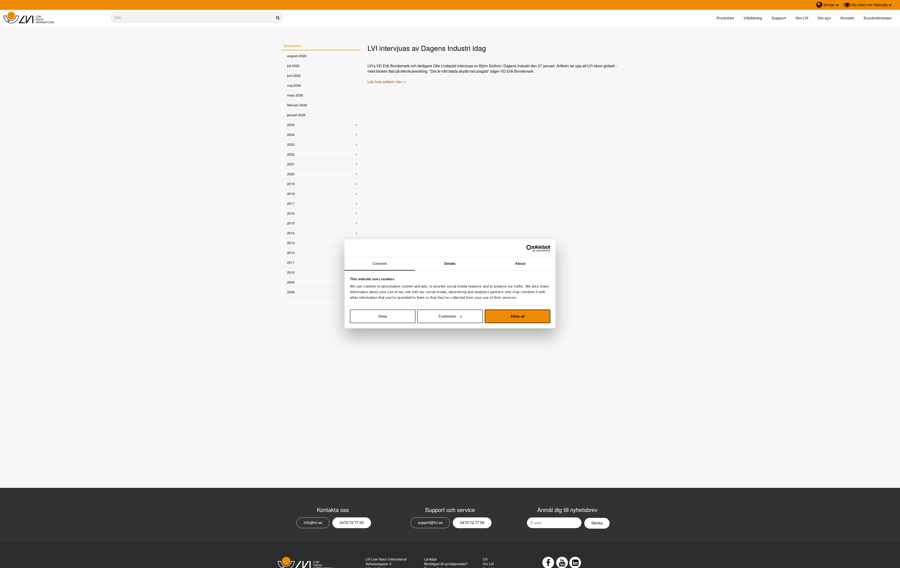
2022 (291, 154)
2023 (291, 144)
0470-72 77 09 (472, 522)
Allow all (517, 316)
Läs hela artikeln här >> (387, 81)
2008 (291, 292)
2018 (291, 193)
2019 (291, 183)
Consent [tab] (380, 263)
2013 (291, 242)
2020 (291, 174)
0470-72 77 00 (352, 522)
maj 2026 (294, 85)
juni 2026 (294, 75)
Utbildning (753, 18)
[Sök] (197, 17)
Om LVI (801, 18)
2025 (291, 124)
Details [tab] (450, 263)
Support (779, 18)
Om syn (824, 18)
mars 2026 (295, 95)
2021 (291, 164)
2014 (291, 233)
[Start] (29, 17)
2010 (291, 272)
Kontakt (847, 18)
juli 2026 (293, 65)
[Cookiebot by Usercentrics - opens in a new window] (529, 248)
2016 (291, 213)
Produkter (725, 18)
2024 (291, 134)
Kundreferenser (878, 18)
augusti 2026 (296, 55)
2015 (291, 223)
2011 (291, 262)
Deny (383, 316)
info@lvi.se (313, 522)
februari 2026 (297, 105)
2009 (291, 282)
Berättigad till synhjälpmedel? (446, 563)
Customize (447, 316)
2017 (291, 203)
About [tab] (520, 263)
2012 (291, 252)
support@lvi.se (430, 522)
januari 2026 (296, 114)
